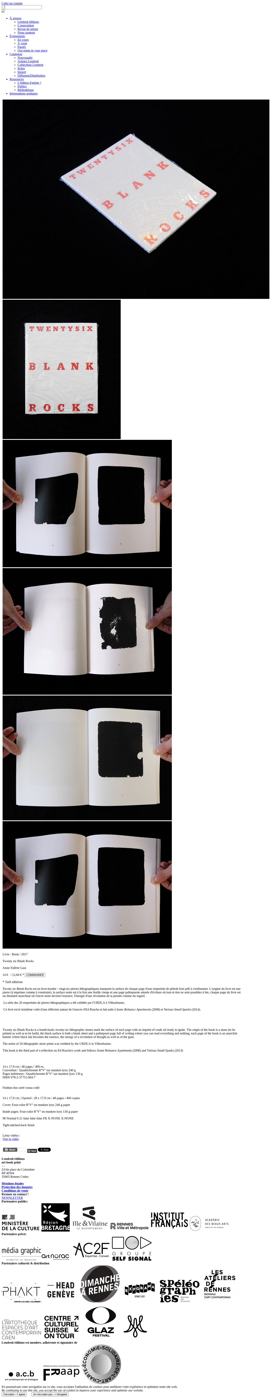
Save (33, 1150)
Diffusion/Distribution (31, 75)
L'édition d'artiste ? (29, 82)
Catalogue (16, 54)
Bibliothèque (26, 90)
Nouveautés (25, 57)
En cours (23, 39)
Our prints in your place (32, 50)
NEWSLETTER (12, 1197)
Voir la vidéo (11, 1139)
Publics (22, 86)
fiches (21, 68)
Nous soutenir (26, 32)
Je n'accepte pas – (50, 1394)
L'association (26, 25)
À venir (22, 43)
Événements (17, 36)
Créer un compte (12, 3)
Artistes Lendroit (28, 61)
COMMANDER (35, 974)
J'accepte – (14, 1394)
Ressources (17, 79)
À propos (15, 18)
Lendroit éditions (28, 21)
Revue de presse (28, 29)
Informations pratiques (24, 93)
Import (22, 72)
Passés (22, 47)
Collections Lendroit (30, 65)
